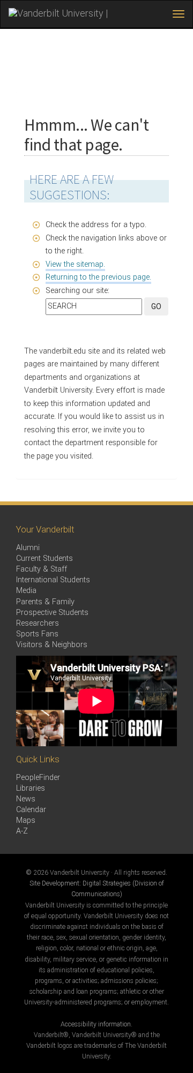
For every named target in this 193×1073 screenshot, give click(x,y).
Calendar (31, 809)
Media (26, 590)
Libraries (30, 788)
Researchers (37, 623)
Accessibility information (96, 1024)
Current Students (44, 558)
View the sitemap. (75, 264)
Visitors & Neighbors (51, 644)
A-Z (22, 831)
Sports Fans (37, 634)
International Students (53, 579)
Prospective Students (52, 612)
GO (156, 306)
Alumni (28, 547)
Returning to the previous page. (98, 277)
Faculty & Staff (41, 569)
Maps (25, 820)
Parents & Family (45, 601)
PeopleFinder (38, 777)
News (25, 799)
